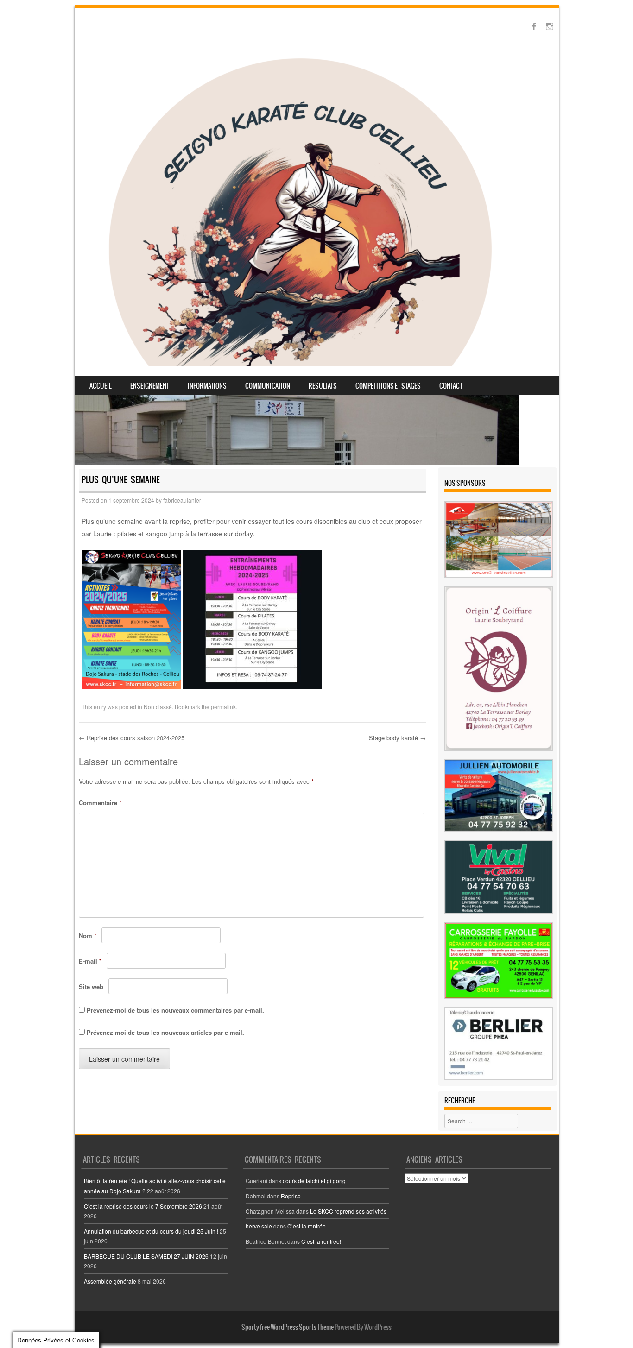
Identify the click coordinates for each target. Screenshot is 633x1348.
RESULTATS (323, 386)
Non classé (158, 707)
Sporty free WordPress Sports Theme (287, 1327)
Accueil (100, 386)
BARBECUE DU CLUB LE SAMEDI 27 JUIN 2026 (146, 1256)
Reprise (291, 1196)
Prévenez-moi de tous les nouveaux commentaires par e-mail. (175, 1010)
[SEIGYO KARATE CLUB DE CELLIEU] (299, 209)
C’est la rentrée (306, 1226)
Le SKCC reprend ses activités (348, 1211)
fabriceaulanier (182, 500)
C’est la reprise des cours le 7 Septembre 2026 (143, 1206)
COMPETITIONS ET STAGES (388, 386)
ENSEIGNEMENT (149, 386)
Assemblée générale (110, 1281)
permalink (223, 707)
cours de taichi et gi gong (314, 1180)
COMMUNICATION (267, 386)
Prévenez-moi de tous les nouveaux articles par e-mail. (165, 1032)
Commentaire (100, 802)
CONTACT (450, 386)
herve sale (259, 1226)
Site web (91, 986)
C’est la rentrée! (321, 1241)
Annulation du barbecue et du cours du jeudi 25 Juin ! (151, 1231)
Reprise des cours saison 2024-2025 (131, 737)
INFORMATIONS (207, 386)
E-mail (90, 961)
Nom (87, 935)
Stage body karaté (397, 737)
